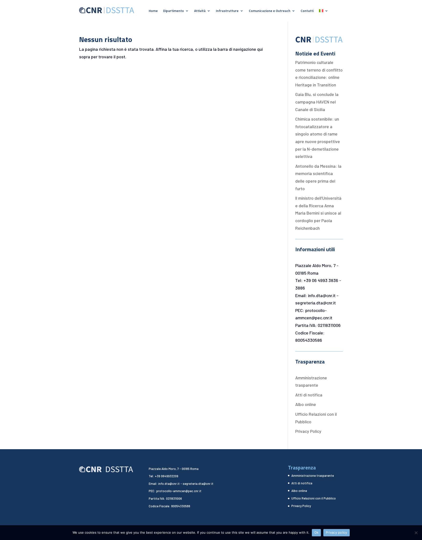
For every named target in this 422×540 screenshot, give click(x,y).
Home (153, 11)
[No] (415, 532)
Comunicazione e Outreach (269, 11)
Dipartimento (173, 11)
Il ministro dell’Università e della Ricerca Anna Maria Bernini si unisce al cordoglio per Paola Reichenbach (318, 212)
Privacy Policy (308, 431)
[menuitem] (323, 11)
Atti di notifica (308, 394)
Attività (200, 11)
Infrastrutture (227, 11)
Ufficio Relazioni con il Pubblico (313, 498)
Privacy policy (336, 532)
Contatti (307, 11)
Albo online (305, 404)
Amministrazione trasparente (312, 476)
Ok (316, 532)
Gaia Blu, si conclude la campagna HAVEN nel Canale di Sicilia (316, 102)
